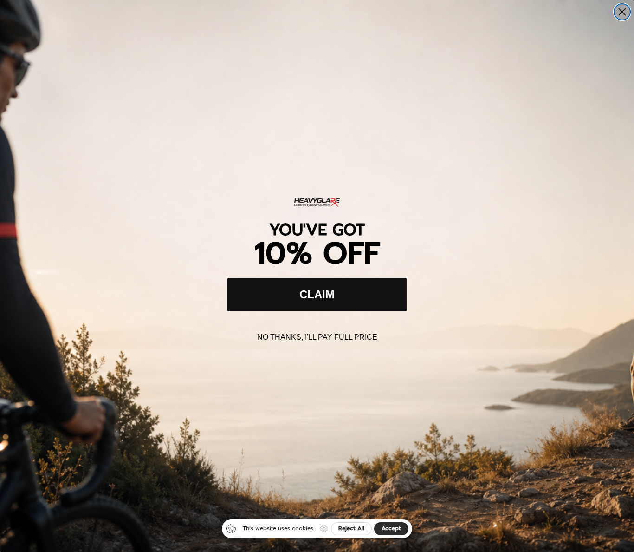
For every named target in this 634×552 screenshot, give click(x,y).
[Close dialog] (622, 12)
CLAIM (317, 294)
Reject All (351, 528)
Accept (391, 528)
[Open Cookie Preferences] (324, 528)
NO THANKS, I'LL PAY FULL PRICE (317, 337)
